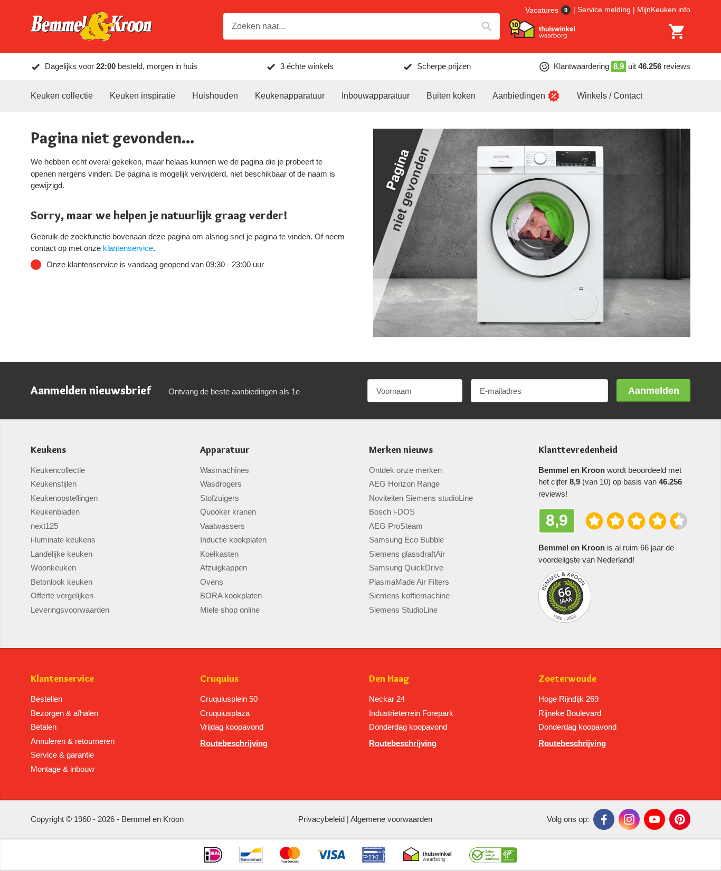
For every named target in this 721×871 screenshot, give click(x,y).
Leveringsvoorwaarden (70, 609)
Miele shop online (230, 609)
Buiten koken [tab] (451, 95)
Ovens (211, 581)
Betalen (43, 726)
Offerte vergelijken (62, 595)
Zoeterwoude (567, 678)
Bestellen (46, 698)
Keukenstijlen (54, 483)
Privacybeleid (321, 819)
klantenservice (128, 248)
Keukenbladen (55, 511)
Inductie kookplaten (233, 539)
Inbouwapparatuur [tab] (375, 95)
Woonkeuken (53, 567)
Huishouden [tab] (215, 95)
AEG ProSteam (396, 525)
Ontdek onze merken (405, 470)
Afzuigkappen (223, 567)
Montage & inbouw (62, 768)
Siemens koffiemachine (409, 595)
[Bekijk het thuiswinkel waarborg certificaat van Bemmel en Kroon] (542, 29)
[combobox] (361, 26)
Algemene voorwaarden (391, 819)
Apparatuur (225, 450)
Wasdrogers (221, 483)
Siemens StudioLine (403, 609)
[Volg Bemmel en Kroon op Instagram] (629, 819)
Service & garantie (62, 754)
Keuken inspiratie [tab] (142, 95)
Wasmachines (224, 470)
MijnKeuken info (663, 9)
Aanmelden (653, 390)
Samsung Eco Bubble (406, 539)
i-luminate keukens (63, 539)
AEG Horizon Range (404, 483)
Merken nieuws (401, 450)
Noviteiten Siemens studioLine (421, 497)
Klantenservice (62, 678)
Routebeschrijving (234, 743)
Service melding (604, 9)
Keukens (48, 450)
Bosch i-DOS (392, 511)
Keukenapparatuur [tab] (290, 95)
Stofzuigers (219, 497)
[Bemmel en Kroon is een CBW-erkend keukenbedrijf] (493, 855)
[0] (677, 31)
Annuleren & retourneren (73, 741)
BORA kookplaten (231, 595)
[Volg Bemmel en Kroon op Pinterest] (679, 819)
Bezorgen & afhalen (64, 713)
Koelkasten (219, 553)
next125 (44, 525)
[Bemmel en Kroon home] (91, 26)
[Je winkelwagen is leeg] (677, 31)
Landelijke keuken (61, 553)
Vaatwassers (222, 525)
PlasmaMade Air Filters (409, 581)
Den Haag (389, 678)
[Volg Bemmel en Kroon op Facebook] (603, 819)
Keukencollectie (58, 470)
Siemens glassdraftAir (407, 553)
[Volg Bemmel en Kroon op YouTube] (654, 819)
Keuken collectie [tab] (62, 95)
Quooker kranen (228, 511)
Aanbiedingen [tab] (518, 95)
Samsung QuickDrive (406, 567)
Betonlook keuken (61, 581)
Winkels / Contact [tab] (609, 95)
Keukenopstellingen (64, 497)
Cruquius (219, 678)
